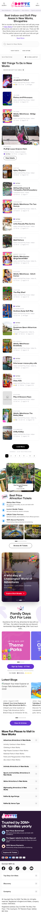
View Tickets (15, 50)
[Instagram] (24, 869)
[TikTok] (17, 869)
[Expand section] (36, 766)
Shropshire (16, 10)
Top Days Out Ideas (10, 876)
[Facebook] (3, 869)
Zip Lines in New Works (11, 760)
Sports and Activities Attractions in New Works (16, 774)
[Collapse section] (36, 740)
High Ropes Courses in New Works (15, 750)
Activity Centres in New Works (14, 744)
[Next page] (34, 455)
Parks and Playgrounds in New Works (16, 757)
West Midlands (6, 10)
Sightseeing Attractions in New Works (15, 788)
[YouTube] (31, 869)
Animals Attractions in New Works (16, 766)
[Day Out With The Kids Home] (20, 4)
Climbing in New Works (11, 747)
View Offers (26, 50)
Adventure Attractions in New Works (17, 740)
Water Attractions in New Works (15, 781)
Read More (20, 38)
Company (7, 891)
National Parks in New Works (13, 754)
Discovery (7, 883)
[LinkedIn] (10, 869)
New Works (25, 10)
